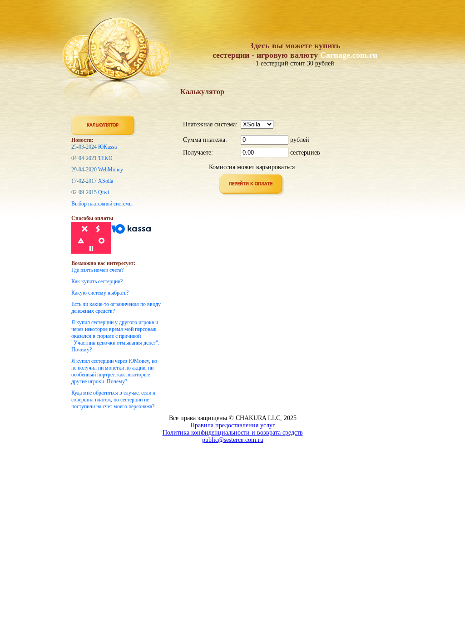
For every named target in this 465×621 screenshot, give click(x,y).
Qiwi (103, 192)
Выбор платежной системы (102, 203)
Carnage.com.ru (348, 55)
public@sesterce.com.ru (232, 439)
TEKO (105, 158)
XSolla (105, 181)
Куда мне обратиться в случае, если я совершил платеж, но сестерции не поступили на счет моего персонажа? (113, 400)
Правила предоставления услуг (232, 425)
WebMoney (110, 169)
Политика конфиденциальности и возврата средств (233, 432)
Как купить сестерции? (97, 281)
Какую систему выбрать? (100, 293)
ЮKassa (107, 147)
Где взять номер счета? (97, 270)
